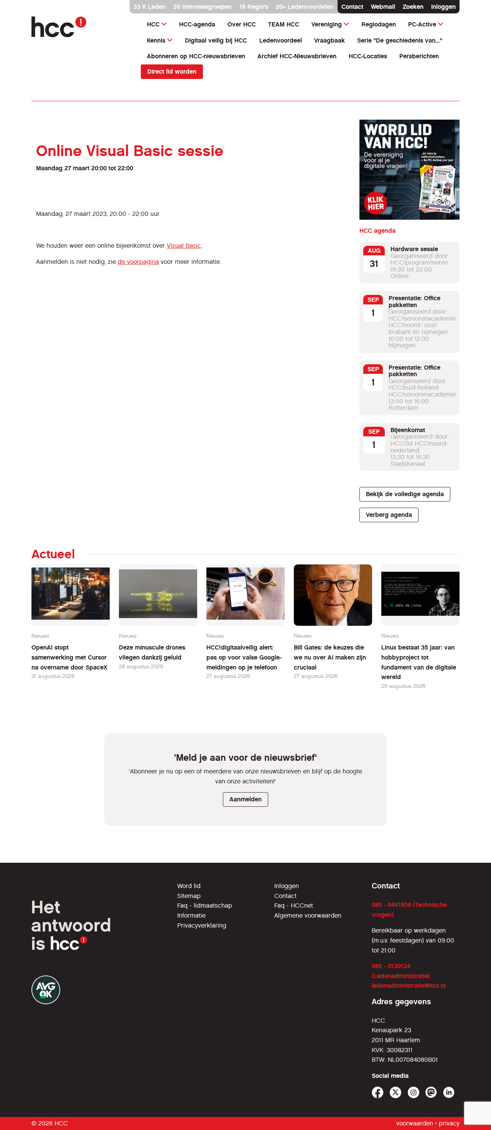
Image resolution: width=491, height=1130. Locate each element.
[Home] (81, 26)
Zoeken (413, 6)
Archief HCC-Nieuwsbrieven (296, 56)
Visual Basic (184, 245)
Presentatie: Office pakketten (414, 301)
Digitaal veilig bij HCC (216, 40)
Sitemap (189, 896)
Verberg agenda (389, 514)
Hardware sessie (414, 249)
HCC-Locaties (368, 56)
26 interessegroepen (202, 6)
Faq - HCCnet (293, 905)
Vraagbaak (329, 40)
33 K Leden (149, 6)
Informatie (191, 915)
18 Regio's (253, 6)
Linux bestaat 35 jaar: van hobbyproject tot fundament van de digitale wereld (418, 662)
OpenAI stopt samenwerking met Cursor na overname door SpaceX (69, 657)
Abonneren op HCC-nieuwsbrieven (196, 56)
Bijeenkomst (407, 430)
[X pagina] (396, 1093)
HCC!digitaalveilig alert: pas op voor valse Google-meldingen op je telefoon (244, 657)
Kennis (156, 40)
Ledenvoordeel (280, 40)
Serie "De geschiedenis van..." (399, 40)
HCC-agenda (197, 24)
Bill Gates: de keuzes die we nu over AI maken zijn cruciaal (330, 657)
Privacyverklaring (201, 925)
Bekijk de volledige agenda (405, 494)
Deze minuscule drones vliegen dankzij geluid (152, 652)
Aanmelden (245, 799)
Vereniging (326, 24)
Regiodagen (378, 24)
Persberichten (419, 56)
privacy (449, 1123)
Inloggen (443, 6)
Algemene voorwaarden (307, 915)
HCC (153, 24)
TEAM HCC (283, 24)
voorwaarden (414, 1123)
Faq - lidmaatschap (204, 905)
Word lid (189, 886)
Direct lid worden (171, 71)
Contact (352, 6)
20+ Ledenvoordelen (305, 6)
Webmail (383, 6)
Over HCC (241, 24)
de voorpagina (138, 261)
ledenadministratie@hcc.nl (409, 985)
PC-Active (422, 24)
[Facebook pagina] (378, 1093)
